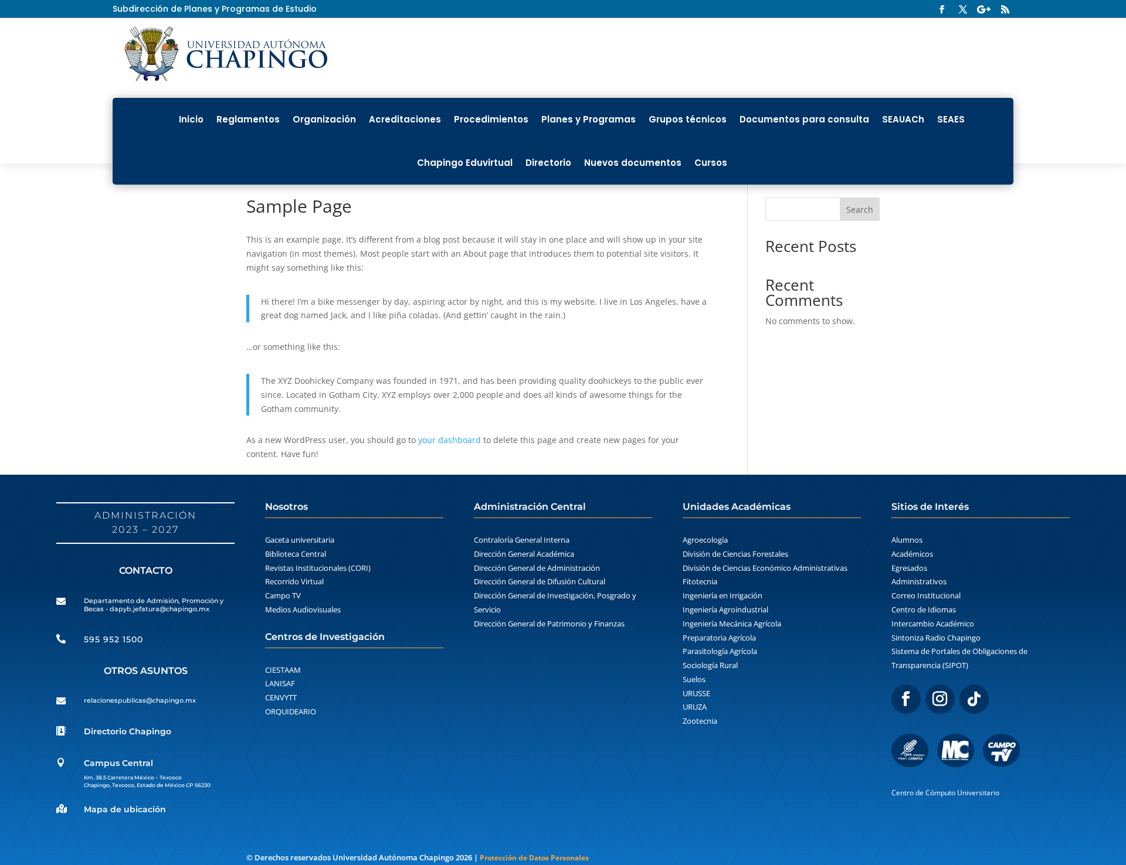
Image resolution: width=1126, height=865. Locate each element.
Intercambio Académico (932, 623)
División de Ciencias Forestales (735, 554)
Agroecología (705, 539)
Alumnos (906, 539)
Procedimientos (491, 119)
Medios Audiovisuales (303, 609)
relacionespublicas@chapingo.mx (140, 700)
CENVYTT (281, 697)
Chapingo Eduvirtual (465, 162)
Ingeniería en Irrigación (722, 595)
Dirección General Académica (524, 554)
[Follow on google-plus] (984, 9)
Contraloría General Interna (521, 539)
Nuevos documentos (632, 162)
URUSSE (696, 693)
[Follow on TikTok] (974, 699)
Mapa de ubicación (125, 809)
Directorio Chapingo (127, 731)
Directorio (548, 162)
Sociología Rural (710, 665)
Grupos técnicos (688, 119)
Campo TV (283, 595)
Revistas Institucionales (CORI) (318, 568)
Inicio (191, 119)
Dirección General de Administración (537, 568)
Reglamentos (248, 119)
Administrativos (919, 581)
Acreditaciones (405, 119)
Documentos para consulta (804, 119)
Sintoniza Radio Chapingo (936, 637)
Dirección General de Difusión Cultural (539, 581)
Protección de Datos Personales (534, 858)
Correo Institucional (926, 595)
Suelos (694, 679)
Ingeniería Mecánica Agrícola (732, 623)
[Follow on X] (963, 9)
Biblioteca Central (295, 554)
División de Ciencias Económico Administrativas (765, 568)
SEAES (951, 119)
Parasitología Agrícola (720, 651)
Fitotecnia (700, 581)
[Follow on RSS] (1005, 9)
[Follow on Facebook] (942, 9)
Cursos (710, 162)
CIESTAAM (283, 670)
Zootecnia (700, 721)
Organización (324, 119)
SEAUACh (903, 119)
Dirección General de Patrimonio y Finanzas (549, 623)
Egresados (909, 568)
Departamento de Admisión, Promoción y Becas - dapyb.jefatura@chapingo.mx (153, 605)
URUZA (695, 706)
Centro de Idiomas (923, 609)
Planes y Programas (588, 119)
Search (859, 209)
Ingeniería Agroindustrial (725, 609)
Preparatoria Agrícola (719, 637)
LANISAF (280, 683)
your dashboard (449, 439)
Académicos (912, 554)
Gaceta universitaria (299, 539)
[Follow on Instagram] (940, 699)
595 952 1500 (113, 639)
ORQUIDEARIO (290, 711)
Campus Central (118, 763)
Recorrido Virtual (294, 581)
